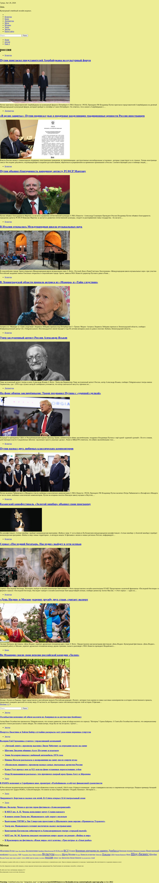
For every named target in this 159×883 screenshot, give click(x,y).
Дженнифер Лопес (27, 854)
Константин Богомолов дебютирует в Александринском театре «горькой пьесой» (46, 830)
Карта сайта (9, 31)
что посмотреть (86, 858)
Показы (106, 854)
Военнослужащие (139, 851)
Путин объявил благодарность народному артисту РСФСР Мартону (43, 171)
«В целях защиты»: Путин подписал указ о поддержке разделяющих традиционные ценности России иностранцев (72, 115)
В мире (72, 851)
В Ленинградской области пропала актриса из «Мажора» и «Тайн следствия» (49, 282)
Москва (71, 854)
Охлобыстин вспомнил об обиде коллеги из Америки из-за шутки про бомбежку (41, 717)
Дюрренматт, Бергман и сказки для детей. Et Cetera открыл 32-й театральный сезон (42, 798)
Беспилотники (32, 851)
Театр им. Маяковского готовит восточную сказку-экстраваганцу (38, 826)
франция (78, 858)
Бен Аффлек (22, 851)
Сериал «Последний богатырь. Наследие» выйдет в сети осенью (40, 543)
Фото (128, 854)
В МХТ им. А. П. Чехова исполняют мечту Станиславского (35, 812)
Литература (9, 21)
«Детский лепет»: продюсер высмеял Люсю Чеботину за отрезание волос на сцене (46, 745)
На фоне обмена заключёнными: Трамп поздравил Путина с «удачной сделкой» (50, 393)
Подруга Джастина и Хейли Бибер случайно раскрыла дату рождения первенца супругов (45, 732)
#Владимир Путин (7, 851)
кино (27, 858)
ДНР (19, 854)
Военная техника (126, 851)
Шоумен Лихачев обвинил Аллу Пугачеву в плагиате (32, 750)
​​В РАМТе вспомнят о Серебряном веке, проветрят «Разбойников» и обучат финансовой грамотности (51, 783)
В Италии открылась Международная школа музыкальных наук (41, 226)
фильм (72, 858)
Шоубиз (153, 854)
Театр (7, 27)
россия (49, 857)
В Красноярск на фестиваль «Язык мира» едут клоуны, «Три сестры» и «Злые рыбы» (48, 840)
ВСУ (66, 850)
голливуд (18, 858)
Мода (7, 23)
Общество (99, 854)
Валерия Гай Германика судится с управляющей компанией (30, 741)
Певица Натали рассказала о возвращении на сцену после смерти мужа (41, 760)
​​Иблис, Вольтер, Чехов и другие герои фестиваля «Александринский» (35, 807)
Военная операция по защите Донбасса (97, 850)
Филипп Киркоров (120, 854)
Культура (8, 17)
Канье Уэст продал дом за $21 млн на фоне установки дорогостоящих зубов (43, 769)
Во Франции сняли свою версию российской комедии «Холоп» (39, 654)
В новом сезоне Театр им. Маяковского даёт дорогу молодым (36, 816)
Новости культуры (88, 854)
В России (59, 851)
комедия (32, 858)
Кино (7, 19)
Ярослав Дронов (4, 858)
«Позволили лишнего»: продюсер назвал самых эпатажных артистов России (44, 764)
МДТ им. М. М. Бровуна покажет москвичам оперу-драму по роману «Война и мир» (48, 835)
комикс (37, 858)
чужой (93, 858)
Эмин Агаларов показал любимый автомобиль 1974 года (34, 755)
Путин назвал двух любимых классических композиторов (36, 448)
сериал (55, 858)
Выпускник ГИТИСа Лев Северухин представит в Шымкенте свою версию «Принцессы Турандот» (55, 821)
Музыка (8, 25)
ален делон (13, 858)
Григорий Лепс (13, 854)
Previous (3, 704)
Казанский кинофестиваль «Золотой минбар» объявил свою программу (45, 504)
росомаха (42, 858)
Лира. (2, 7)
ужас (60, 858)
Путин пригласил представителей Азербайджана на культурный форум (45, 60)
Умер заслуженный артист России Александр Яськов (33, 337)
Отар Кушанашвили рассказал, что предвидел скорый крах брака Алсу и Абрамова (48, 774)
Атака (16, 851)
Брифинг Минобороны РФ (47, 851)
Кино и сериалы (37, 854)
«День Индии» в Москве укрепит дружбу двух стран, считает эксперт (44, 599)
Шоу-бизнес (140, 854)
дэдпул (23, 858)
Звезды (7, 29)
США (113, 854)
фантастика (66, 858)
